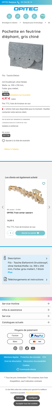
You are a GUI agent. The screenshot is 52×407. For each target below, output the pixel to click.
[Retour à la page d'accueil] (26, 8)
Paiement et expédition (10, 126)
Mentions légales (11, 357)
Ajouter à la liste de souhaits (18, 140)
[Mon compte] (34, 16)
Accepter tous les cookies (26, 403)
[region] (26, 207)
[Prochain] (49, 207)
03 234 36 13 (26, 2)
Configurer (33, 398)
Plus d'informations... (34, 393)
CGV (44, 357)
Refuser (19, 398)
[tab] (26, 265)
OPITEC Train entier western (20, 212)
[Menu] (9, 16)
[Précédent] (2, 207)
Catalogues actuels (12, 322)
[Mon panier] (42, 16)
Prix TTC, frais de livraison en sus (16, 103)
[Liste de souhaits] (26, 16)
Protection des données (30, 357)
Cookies (26, 365)
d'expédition (15, 381)
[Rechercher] (17, 16)
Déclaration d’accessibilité (34, 361)
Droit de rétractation (12, 361)
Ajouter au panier (29, 233)
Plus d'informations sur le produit (16, 95)
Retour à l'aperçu (11, 149)
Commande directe (28, 369)
